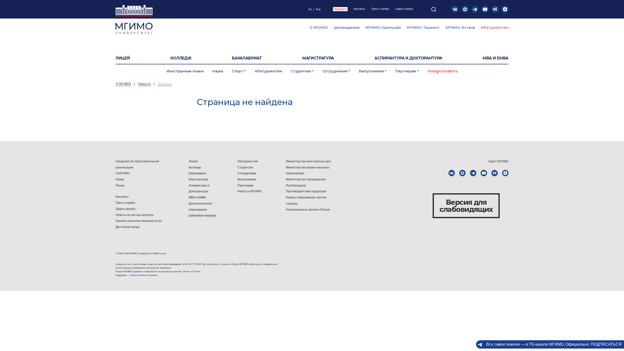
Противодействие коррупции (306, 191)
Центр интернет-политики (143, 275)
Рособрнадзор (296, 185)
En (310, 9)
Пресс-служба (380, 9)
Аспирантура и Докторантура (199, 188)
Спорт (237, 71)
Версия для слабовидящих (466, 206)
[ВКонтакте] (455, 9)
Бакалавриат (247, 58)
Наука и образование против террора (306, 200)
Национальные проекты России (308, 209)
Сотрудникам (334, 71)
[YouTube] (485, 9)
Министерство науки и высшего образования (308, 170)
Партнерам (405, 71)
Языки (120, 185)
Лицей (123, 58)
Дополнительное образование (200, 206)
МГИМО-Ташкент (423, 27)
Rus (318, 9)
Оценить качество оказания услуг (139, 221)
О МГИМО (319, 27)
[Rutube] (495, 9)
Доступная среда (127, 227)
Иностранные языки (185, 71)
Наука (217, 71)
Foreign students (443, 71)
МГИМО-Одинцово (383, 27)
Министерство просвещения (306, 179)
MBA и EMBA (495, 58)
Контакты (359, 9)
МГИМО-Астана (460, 27)
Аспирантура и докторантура (408, 58)
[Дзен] (505, 9)
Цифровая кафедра (202, 215)
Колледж (180, 58)
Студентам (301, 71)
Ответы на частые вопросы (135, 215)
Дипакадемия (347, 27)
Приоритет (340, 9)
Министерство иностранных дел (308, 161)
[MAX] (465, 9)
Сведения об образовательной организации (137, 164)
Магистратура (318, 58)
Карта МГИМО (498, 161)
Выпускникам (371, 71)
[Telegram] (475, 9)
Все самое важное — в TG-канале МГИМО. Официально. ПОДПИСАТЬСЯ (554, 344)
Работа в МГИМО (249, 191)
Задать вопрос (404, 9)
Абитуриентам (494, 27)
